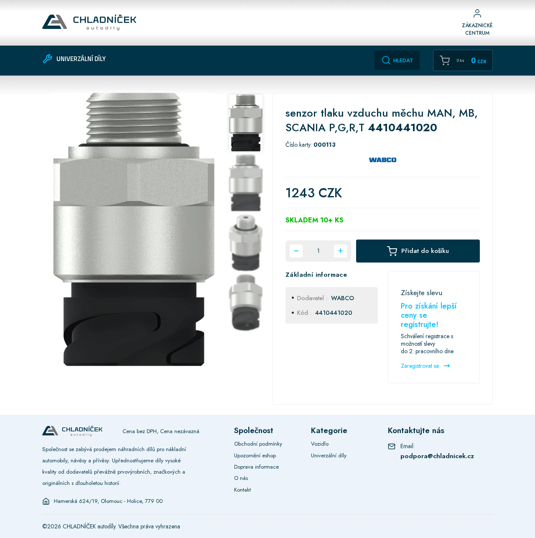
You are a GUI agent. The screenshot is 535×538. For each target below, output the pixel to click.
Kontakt (242, 490)
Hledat (403, 60)
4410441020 (333, 312)
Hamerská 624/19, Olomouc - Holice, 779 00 (108, 501)
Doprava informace (256, 467)
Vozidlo (320, 444)
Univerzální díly (328, 455)
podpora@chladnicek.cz (437, 456)
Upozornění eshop (255, 455)
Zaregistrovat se (421, 366)
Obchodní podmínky (258, 444)
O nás (241, 478)
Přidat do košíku (425, 250)
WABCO (342, 297)
